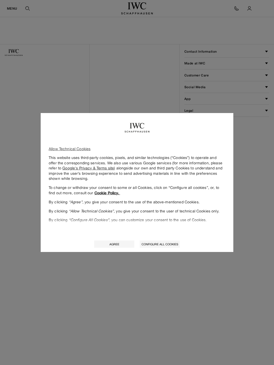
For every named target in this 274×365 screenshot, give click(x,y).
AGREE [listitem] (114, 244)
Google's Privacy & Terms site (88, 168)
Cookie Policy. (107, 193)
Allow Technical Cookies (69, 148)
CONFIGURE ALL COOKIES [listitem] (160, 244)
